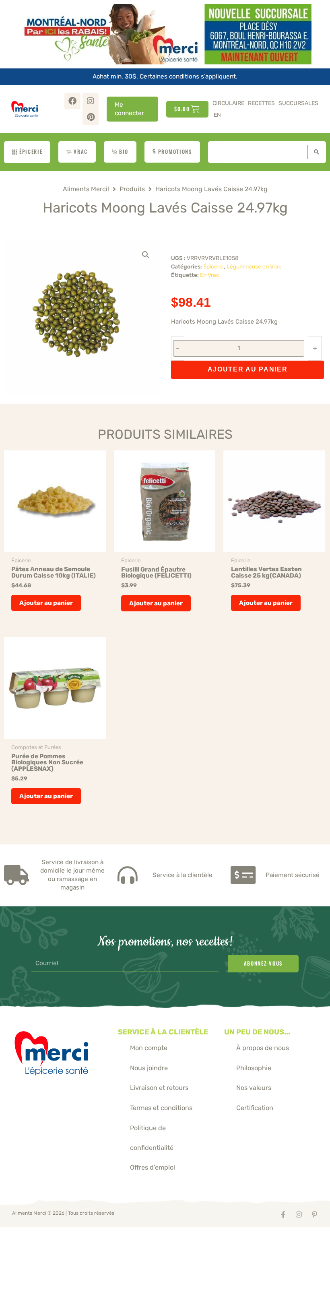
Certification (254, 1108)
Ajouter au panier (248, 369)
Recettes (261, 103)
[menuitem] (217, 115)
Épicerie (213, 266)
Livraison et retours (159, 1088)
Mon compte (148, 1048)
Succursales (298, 103)
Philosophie (253, 1068)
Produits (132, 189)
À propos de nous (262, 1048)
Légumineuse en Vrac (254, 266)
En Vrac (209, 275)
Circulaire (228, 103)
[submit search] (314, 152)
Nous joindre (149, 1068)
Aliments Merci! (86, 189)
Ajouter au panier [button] (46, 603)
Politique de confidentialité (151, 1138)
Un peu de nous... (257, 1032)
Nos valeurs (253, 1088)
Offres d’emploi (152, 1167)
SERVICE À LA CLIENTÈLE (163, 1032)
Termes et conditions (161, 1108)
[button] (145, 255)
